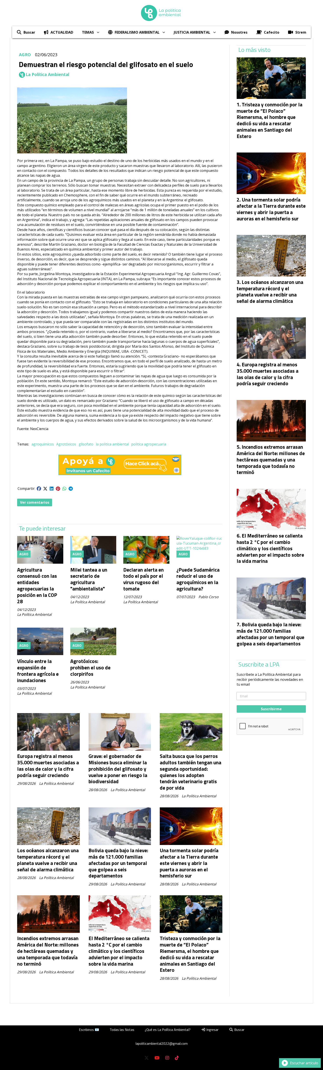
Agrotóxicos (66, 444)
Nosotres (239, 32)
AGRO (25, 55)
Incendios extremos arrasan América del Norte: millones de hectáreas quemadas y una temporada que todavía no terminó (48, 950)
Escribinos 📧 (89, 1029)
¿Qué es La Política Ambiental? (168, 1029)
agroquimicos (42, 444)
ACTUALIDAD (62, 32)
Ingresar (211, 1029)
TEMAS (88, 32)
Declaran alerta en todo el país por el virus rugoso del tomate (143, 579)
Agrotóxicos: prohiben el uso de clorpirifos (90, 667)
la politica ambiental (112, 444)
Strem (300, 32)
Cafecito (271, 32)
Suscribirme (271, 709)
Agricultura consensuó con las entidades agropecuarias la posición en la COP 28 (37, 585)
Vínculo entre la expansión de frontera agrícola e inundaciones (38, 670)
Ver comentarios (34, 502)
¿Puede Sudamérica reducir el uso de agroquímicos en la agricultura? (198, 579)
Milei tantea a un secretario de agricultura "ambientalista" (88, 579)
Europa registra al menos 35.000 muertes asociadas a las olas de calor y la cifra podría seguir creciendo (48, 765)
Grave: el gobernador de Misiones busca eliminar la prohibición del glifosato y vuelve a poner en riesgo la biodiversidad (118, 768)
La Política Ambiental (47, 74)
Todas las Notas (122, 1029)
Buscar (29, 32)
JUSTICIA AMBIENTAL (192, 32)
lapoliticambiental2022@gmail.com (162, 1043)
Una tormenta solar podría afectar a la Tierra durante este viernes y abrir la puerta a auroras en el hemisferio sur (189, 863)
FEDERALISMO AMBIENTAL (137, 32)
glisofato (86, 444)
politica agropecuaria (148, 444)
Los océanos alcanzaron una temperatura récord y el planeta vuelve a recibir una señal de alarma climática (48, 860)
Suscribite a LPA (258, 664)
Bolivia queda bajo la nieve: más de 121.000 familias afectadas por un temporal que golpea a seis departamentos (118, 863)
